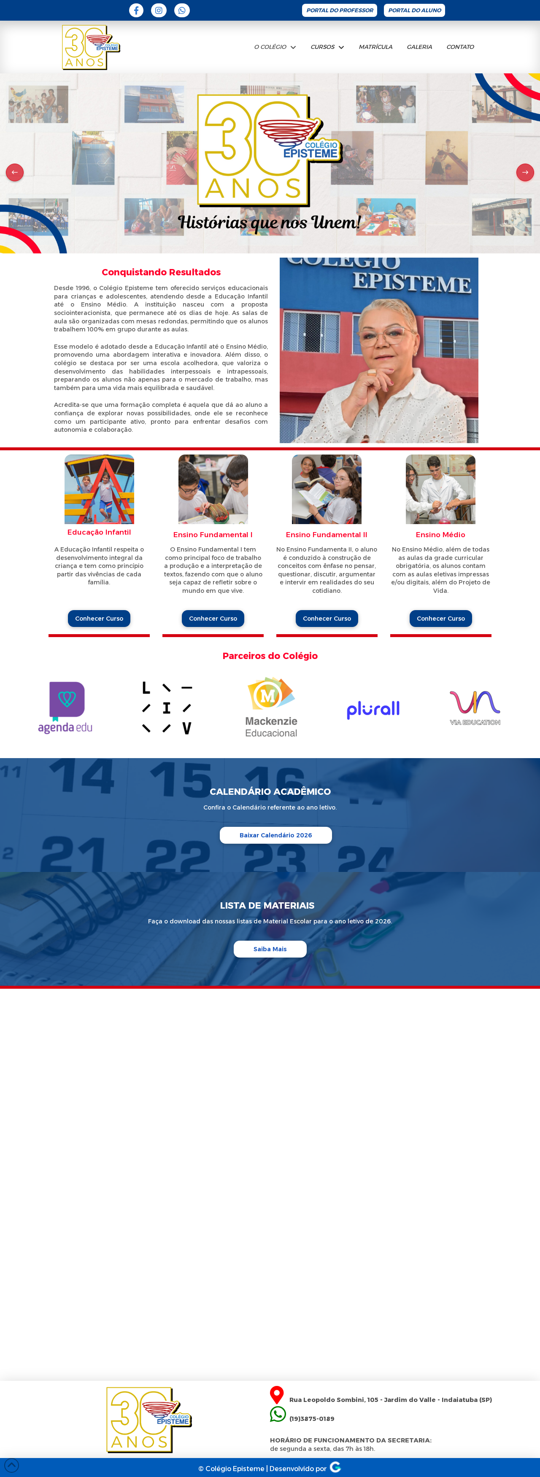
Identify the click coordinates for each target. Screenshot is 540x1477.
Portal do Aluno (414, 10)
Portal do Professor (339, 10)
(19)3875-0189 (311, 1419)
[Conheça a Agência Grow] (335, 1469)
